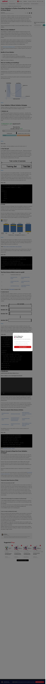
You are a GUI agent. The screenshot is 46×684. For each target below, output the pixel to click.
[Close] (31, 333)
